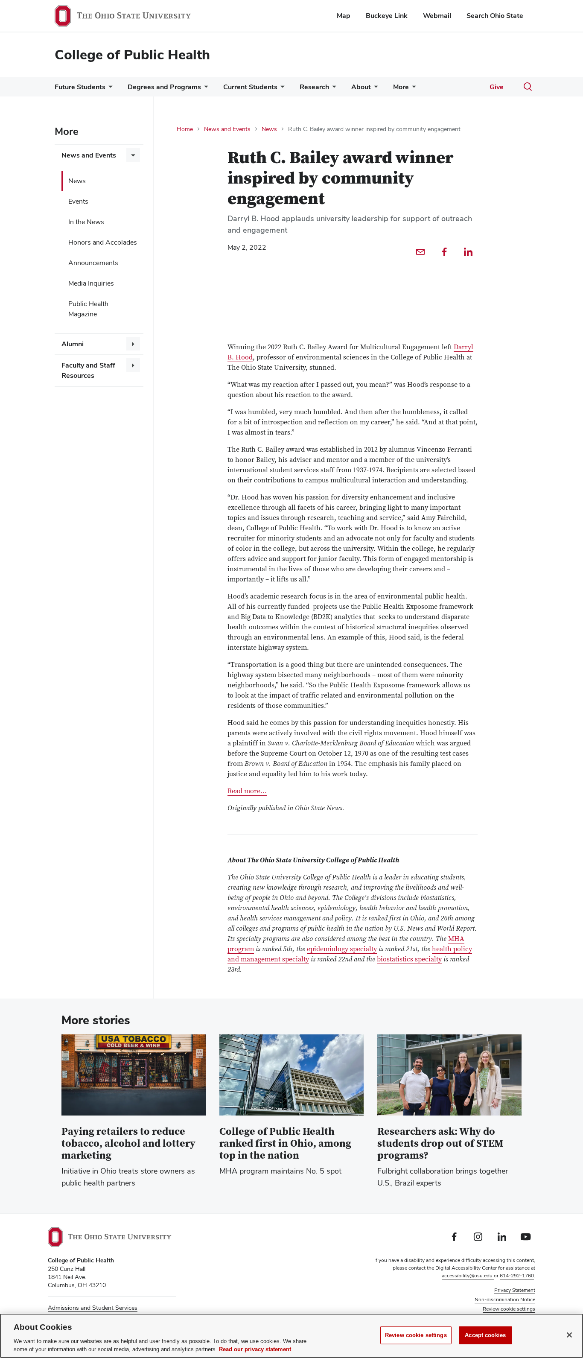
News (77, 180)
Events (78, 201)
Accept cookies (485, 1335)
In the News (86, 221)
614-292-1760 (517, 1275)
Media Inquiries (91, 283)
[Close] (569, 1335)
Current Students (250, 86)
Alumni (72, 343)
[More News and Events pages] (133, 155)
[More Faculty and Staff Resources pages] (133, 365)
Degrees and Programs (164, 86)
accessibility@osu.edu (468, 1275)
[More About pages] (374, 89)
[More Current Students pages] (280, 89)
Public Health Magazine (88, 308)
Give (497, 86)
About (361, 86)
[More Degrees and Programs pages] (204, 89)
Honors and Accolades (102, 242)
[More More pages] (412, 89)
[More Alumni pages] (133, 343)
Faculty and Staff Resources (88, 370)
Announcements (93, 262)
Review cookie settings (416, 1335)
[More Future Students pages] (108, 89)
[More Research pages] (332, 89)
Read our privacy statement (255, 1349)
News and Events (88, 155)
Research (314, 86)
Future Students (80, 86)
